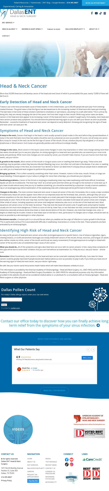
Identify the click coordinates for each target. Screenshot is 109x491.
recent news (51, 465)
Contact (6, 36)
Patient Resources (21, 3)
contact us (50, 468)
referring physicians (50, 478)
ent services (32, 465)
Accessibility (51, 482)
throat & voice (53, 29)
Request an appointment (33, 475)
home (29, 458)
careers (30, 471)
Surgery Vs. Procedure (50, 472)
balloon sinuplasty (36, 468)
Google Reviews (58, 3)
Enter (4, 305)
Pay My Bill (33, 481)
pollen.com (15, 308)
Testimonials (35, 3)
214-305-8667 (72, 3)
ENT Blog (46, 3)
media (47, 458)
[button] (8, 22)
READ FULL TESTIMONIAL (55, 390)
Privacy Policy (6, 480)
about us (31, 462)
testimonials (51, 462)
